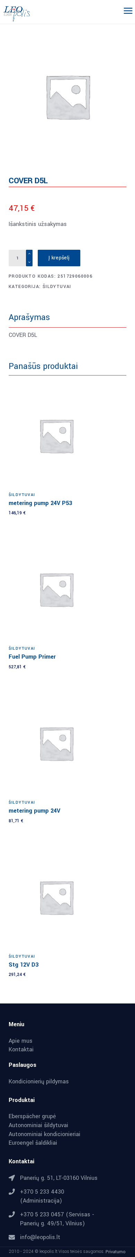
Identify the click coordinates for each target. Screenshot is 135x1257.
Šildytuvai (57, 287)
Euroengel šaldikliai (33, 1143)
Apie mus (21, 1041)
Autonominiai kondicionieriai (44, 1134)
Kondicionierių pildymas (39, 1081)
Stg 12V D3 (23, 965)
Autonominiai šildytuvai (38, 1125)
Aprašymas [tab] (29, 317)
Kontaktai (21, 1049)
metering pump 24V (34, 811)
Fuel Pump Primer (32, 657)
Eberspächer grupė (32, 1116)
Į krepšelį (59, 257)
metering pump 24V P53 (40, 503)
